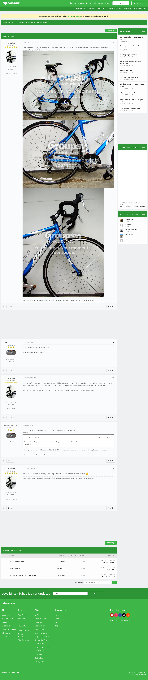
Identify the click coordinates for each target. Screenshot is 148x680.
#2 (113, 342)
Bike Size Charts (24, 640)
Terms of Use (15, 672)
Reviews (89, 3)
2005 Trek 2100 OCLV (16, 561)
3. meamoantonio (131, 230)
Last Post (105, 562)
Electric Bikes (40, 626)
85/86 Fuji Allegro (15, 568)
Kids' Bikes (39, 654)
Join (135, 3)
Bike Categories (19, 22)
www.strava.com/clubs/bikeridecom (132, 207)
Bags (57, 626)
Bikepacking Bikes (41, 640)
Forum (107, 3)
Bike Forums (7, 22)
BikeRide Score (7, 618)
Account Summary (115, 8)
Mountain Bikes (41, 618)
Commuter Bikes (41, 633)
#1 (113, 42)
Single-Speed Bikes (42, 636)
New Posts (101, 8)
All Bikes (38, 615)
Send (96, 593)
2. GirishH (128, 225)
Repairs (81, 3)
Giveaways (98, 3)
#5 (113, 468)
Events (73, 3)
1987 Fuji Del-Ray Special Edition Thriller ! (23, 575)
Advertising (6, 633)
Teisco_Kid (61, 575)
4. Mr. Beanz (129, 235)
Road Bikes (39, 622)
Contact (5, 636)
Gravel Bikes (39, 643)
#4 (113, 425)
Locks (57, 615)
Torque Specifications (23, 635)
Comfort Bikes (40, 651)
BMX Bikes (39, 658)
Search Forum (80, 8)
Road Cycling (30, 22)
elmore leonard (11, 342)
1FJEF (113, 569)
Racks (57, 622)
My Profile (127, 8)
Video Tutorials (24, 630)
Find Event (22, 615)
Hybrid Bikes (39, 629)
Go (114, 582)
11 (73, 575)
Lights (57, 618)
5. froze (127, 240)
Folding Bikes (40, 661)
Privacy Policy (6, 672)
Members (92, 8)
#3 (113, 377)
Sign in (141, 3)
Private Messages (140, 8)
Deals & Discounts (9, 629)
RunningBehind (61, 568)
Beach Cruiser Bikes (42, 647)
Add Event (22, 618)
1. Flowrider (129, 219)
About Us (5, 615)
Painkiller (11, 43)
